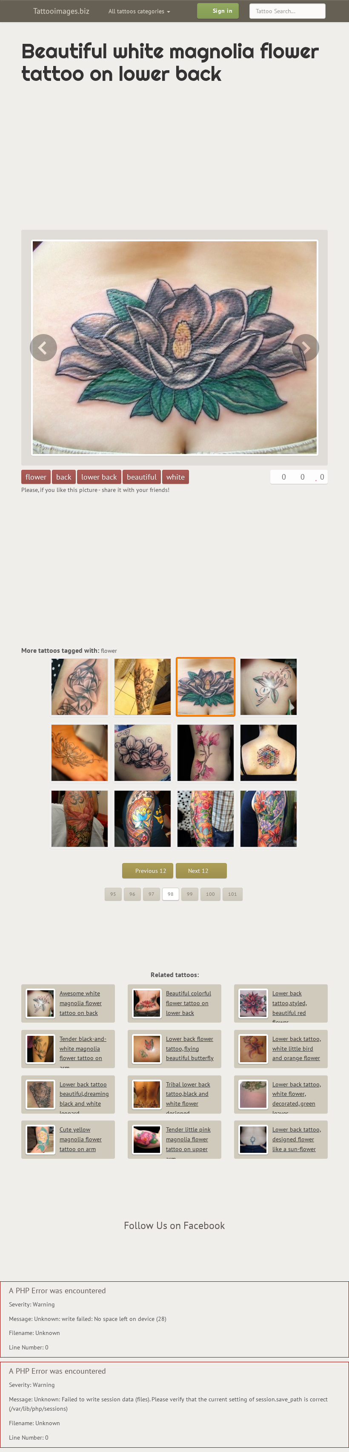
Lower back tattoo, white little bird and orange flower (296, 1048)
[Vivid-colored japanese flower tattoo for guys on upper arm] (269, 819)
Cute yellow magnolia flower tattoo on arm (81, 1139)
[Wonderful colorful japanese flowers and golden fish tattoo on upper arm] (143, 819)
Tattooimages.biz (60, 11)
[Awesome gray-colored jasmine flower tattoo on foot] (80, 753)
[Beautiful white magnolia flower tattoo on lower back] (206, 687)
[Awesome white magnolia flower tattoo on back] (306, 348)
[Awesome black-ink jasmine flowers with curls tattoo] (143, 753)
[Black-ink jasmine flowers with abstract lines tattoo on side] (80, 687)
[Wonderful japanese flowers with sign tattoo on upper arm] (80, 819)
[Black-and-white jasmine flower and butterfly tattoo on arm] (42, 348)
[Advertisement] (120, 157)
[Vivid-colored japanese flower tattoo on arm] (206, 819)
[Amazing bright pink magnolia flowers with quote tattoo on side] (206, 753)
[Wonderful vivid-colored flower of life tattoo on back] (269, 753)
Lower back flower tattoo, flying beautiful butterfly (190, 1048)
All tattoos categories (137, 11)
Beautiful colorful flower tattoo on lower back (188, 1003)
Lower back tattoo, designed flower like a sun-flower (296, 1139)
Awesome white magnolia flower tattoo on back (81, 1003)
